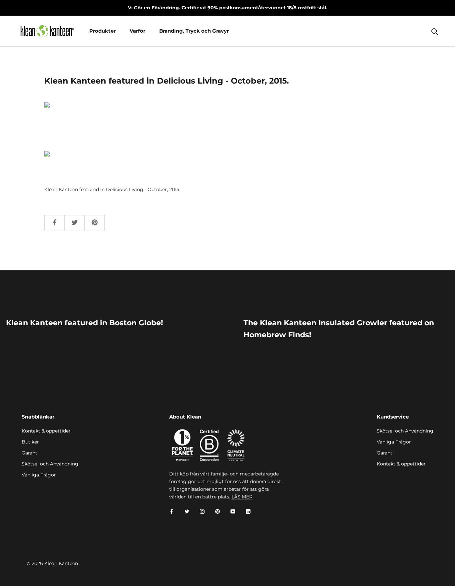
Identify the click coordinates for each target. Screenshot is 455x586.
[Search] (434, 31)
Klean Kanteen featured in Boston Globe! (84, 322)
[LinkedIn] (248, 511)
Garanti (30, 453)
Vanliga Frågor (39, 475)
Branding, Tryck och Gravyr (194, 31)
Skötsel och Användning (50, 464)
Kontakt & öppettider (46, 431)
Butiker (30, 442)
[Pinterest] (217, 511)
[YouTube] (232, 511)
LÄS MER (241, 497)
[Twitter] (187, 511)
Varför (137, 31)
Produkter (102, 31)
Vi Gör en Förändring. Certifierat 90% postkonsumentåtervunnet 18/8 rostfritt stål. (227, 8)
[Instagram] (202, 511)
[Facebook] (171, 511)
